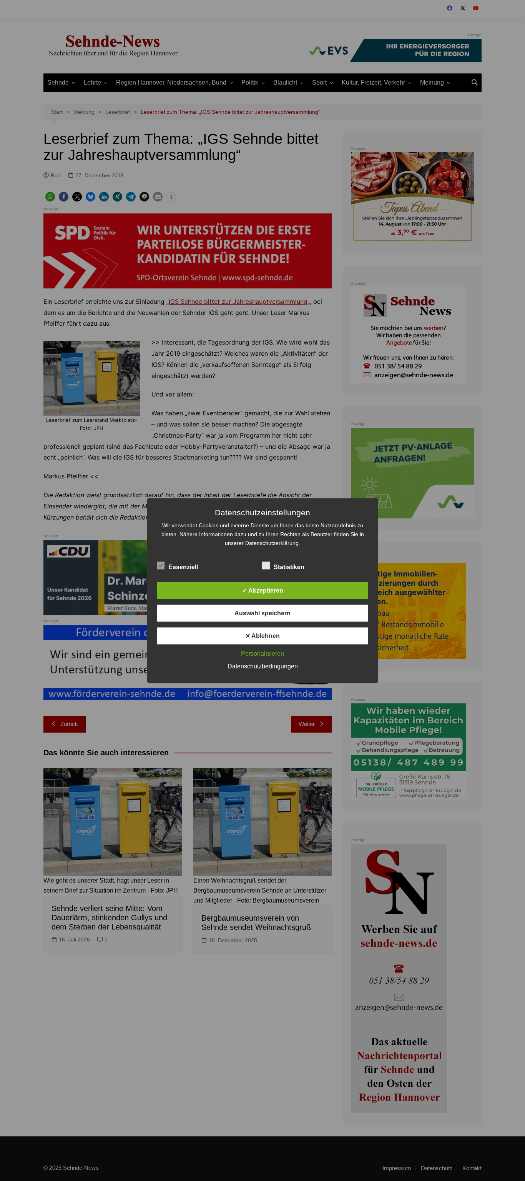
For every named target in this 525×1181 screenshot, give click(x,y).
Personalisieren (262, 653)
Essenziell (183, 566)
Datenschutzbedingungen (263, 666)
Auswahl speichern (262, 613)
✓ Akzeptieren (262, 590)
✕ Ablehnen (262, 635)
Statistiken (289, 566)
